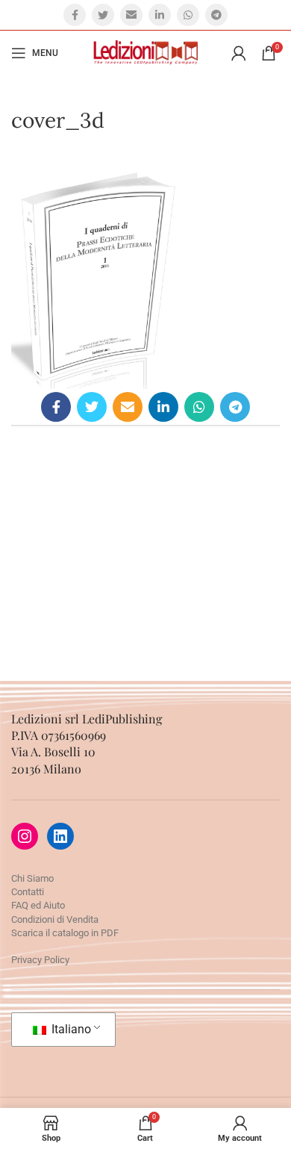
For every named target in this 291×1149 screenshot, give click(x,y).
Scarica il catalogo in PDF (65, 932)
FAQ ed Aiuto (38, 905)
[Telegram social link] (216, 15)
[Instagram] (24, 836)
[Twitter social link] (103, 15)
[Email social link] (131, 15)
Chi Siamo (32, 878)
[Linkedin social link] (159, 15)
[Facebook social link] (74, 15)
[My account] (239, 53)
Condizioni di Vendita (54, 919)
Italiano (69, 1029)
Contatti (27, 891)
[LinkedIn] (60, 836)
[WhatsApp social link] (188, 15)
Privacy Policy (40, 959)
